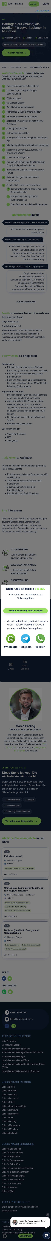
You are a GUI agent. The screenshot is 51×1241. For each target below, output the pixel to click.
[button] (4, 1236)
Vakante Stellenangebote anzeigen (25, 611)
